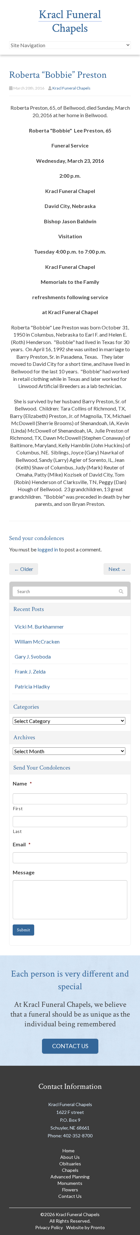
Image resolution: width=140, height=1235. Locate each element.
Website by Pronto (85, 1227)
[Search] (121, 592)
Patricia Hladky (32, 686)
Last (17, 831)
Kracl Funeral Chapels (71, 88)
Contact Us (70, 1045)
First (17, 808)
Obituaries (70, 1163)
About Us (70, 1157)
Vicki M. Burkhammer (39, 626)
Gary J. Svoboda (33, 656)
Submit (23, 930)
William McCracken (37, 641)
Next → (117, 569)
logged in (47, 549)
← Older (23, 569)
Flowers (70, 1189)
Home (69, 1150)
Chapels (70, 1170)
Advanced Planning (70, 1176)
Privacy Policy (49, 1227)
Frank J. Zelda (30, 671)
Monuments (70, 1183)
